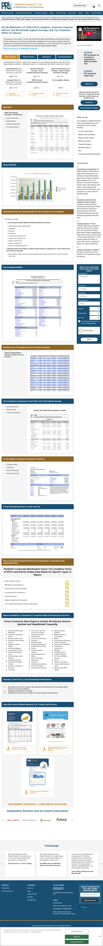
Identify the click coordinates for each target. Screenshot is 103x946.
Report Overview (10, 57)
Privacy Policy (57, 903)
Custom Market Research (24, 13)
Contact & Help (32, 894)
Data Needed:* (83, 273)
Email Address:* (83, 300)
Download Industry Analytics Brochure (39, 792)
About (81, 13)
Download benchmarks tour (14, 94)
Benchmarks (46, 57)
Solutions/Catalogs (41, 13)
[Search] (99, 5)
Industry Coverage (7, 13)
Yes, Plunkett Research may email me (90, 322)
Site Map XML (31, 900)
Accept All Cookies (77, 942)
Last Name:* (82, 293)
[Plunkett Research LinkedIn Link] (54, 889)
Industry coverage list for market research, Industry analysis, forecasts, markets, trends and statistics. (39, 17)
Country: (81, 309)
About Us (30, 888)
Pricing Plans (6, 888)
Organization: (82, 313)
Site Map (30, 897)
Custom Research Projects (89, 108)
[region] (51, 936)
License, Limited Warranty (85, 45)
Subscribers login (80, 5)
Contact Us (89, 102)
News (87, 13)
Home (3, 17)
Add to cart (89, 84)
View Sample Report (65, 57)
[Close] (100, 936)
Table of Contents (29, 57)
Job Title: (81, 317)
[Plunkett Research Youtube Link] (62, 889)
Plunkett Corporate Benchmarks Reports (85, 17)
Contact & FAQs (96, 13)
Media (52, 13)
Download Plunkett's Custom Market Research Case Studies (57, 748)
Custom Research (7, 891)
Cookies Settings (76, 931)
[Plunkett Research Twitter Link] (57, 889)
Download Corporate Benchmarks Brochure (19, 748)
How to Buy (72, 13)
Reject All (77, 937)
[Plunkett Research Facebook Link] (59, 889)
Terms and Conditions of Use (62, 906)
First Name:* (82, 286)
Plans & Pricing (61, 13)
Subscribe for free (90, 900)
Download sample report (38, 94)
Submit (89, 339)
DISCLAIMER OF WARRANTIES (62, 909)
